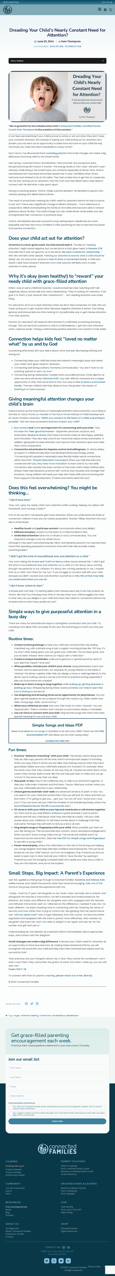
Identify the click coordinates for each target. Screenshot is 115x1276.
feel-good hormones (41, 431)
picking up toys (23, 687)
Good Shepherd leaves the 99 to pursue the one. (42, 806)
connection (45, 1015)
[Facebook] (46, 1260)
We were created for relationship (81, 252)
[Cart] (110, 9)
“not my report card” (25, 914)
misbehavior (72, 1015)
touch (37, 427)
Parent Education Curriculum (50, 460)
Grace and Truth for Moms (47, 561)
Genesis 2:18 (95, 248)
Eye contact (21, 427)
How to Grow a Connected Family (68, 259)
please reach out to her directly (73, 975)
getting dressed (91, 684)
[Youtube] (61, 1260)
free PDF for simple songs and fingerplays (81, 838)
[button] (105, 9)
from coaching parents (53, 153)
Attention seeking (29, 1015)
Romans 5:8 (51, 378)
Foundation (73, 46)
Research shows (37, 435)
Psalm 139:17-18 (17, 969)
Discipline (57, 46)
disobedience (58, 1015)
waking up (75, 684)
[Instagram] (54, 1260)
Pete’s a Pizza (51, 813)
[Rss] (68, 1260)
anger (17, 1015)
